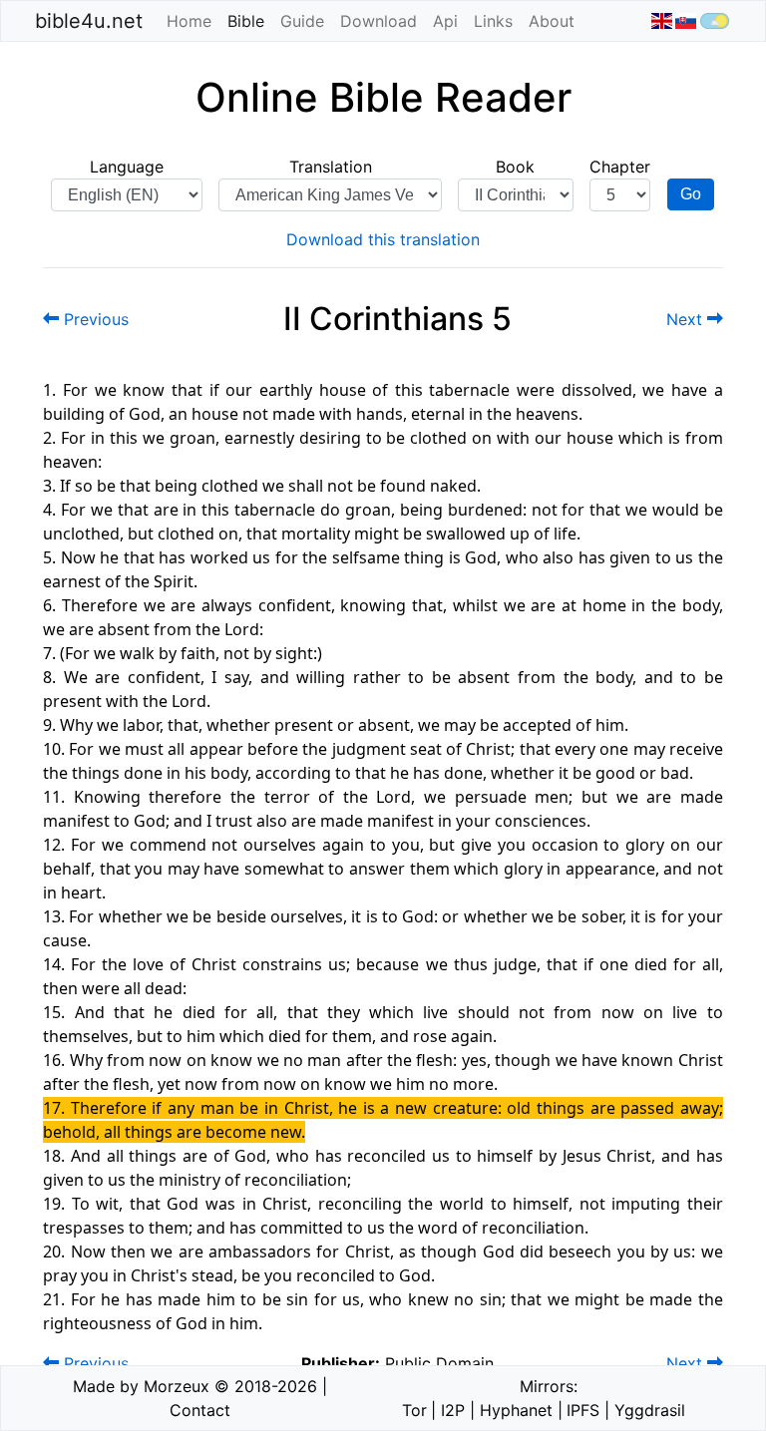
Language (127, 167)
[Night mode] (714, 21)
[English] (660, 21)
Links (493, 21)
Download (378, 21)
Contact (200, 1410)
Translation (330, 167)
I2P (453, 1410)
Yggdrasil (649, 1410)
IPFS (583, 1410)
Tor (414, 1410)
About (551, 21)
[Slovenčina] (685, 21)
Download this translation (383, 239)
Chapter (619, 167)
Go (690, 193)
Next (686, 319)
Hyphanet (516, 1410)
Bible (249, 21)
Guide (302, 21)
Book (515, 167)
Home (189, 21)
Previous (94, 319)
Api (445, 21)
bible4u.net (89, 21)
